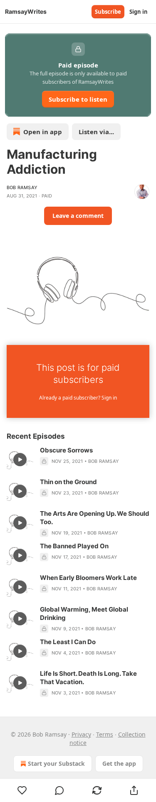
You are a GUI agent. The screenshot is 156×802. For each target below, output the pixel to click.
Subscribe (108, 11)
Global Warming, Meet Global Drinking (84, 613)
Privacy (81, 734)
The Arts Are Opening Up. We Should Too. (94, 518)
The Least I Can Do (68, 642)
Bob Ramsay (22, 187)
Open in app (42, 131)
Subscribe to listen (78, 99)
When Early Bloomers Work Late (88, 578)
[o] (20, 459)
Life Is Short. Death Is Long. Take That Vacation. (88, 678)
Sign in (138, 11)
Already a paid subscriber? (78, 397)
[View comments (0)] (60, 790)
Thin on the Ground (68, 482)
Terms (104, 734)
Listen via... (96, 131)
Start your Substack (56, 763)
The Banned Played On (74, 546)
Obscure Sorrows (66, 450)
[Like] (22, 790)
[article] (78, 459)
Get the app (119, 763)
